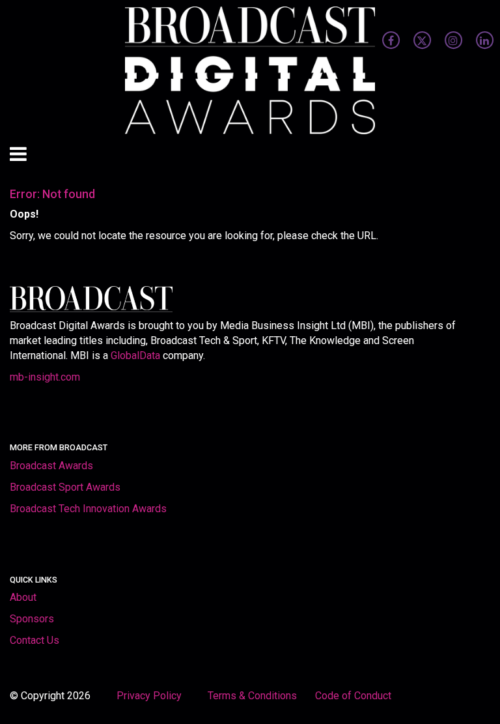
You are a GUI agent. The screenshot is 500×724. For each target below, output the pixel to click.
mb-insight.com (45, 377)
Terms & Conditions (252, 695)
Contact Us (34, 640)
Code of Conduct (353, 695)
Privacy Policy (150, 695)
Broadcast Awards (51, 465)
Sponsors (32, 619)
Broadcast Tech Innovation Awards (88, 508)
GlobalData (135, 355)
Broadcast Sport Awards (65, 487)
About (23, 597)
